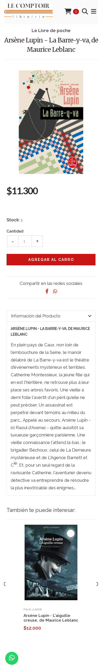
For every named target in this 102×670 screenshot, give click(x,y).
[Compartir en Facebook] (47, 291)
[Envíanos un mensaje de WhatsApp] (11, 658)
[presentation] (5, 584)
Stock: (13, 220)
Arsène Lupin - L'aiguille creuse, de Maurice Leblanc (51, 618)
